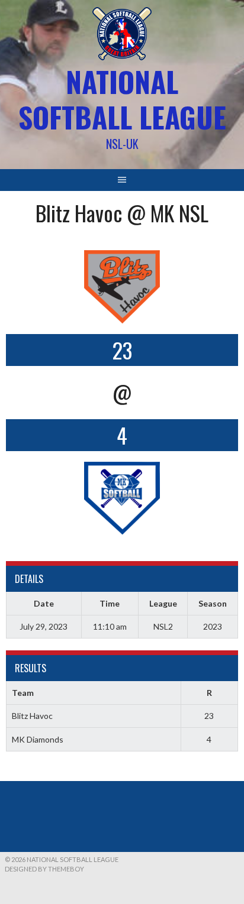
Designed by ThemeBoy (44, 869)
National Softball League (122, 99)
